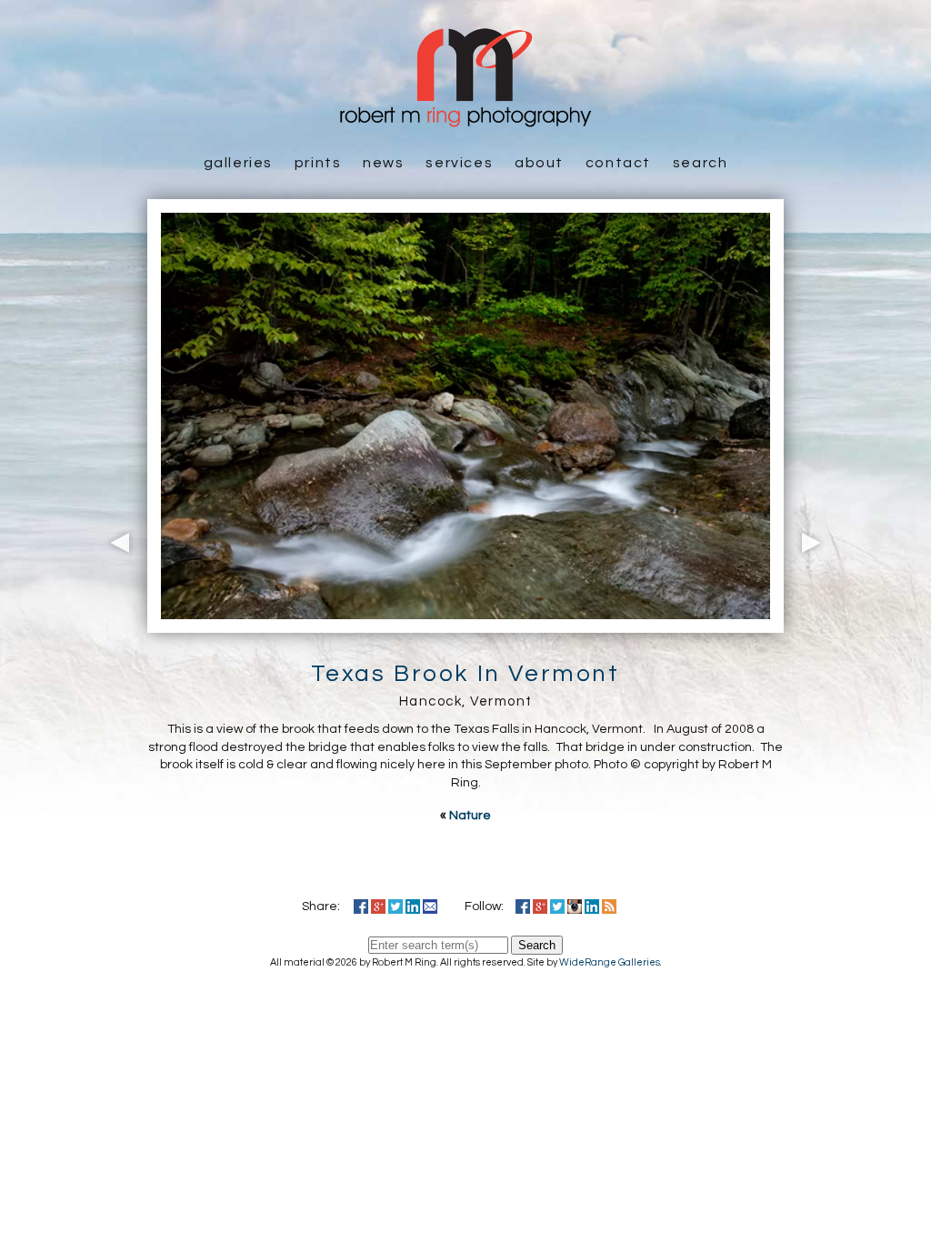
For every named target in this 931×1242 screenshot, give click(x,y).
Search (700, 162)
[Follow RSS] (609, 906)
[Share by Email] (430, 906)
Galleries (238, 162)
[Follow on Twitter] (557, 906)
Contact (618, 162)
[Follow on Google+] (540, 906)
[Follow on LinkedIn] (592, 906)
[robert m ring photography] (465, 118)
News (383, 162)
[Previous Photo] (115, 623)
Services (459, 162)
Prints (318, 162)
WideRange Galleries (609, 962)
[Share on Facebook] (361, 906)
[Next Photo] (815, 623)
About (539, 162)
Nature (470, 815)
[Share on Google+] (378, 906)
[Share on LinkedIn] (412, 906)
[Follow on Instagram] (574, 906)
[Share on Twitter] (395, 906)
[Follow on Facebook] (523, 906)
